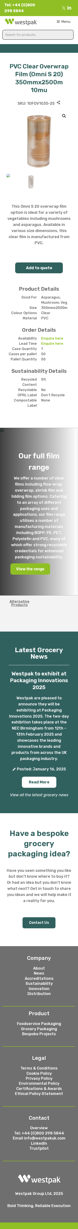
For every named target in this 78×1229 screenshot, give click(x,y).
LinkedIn (39, 1143)
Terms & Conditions (39, 1068)
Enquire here (52, 338)
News (39, 973)
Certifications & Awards (39, 1088)
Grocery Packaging (39, 1029)
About (39, 968)
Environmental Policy (39, 1083)
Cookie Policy (39, 1073)
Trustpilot (39, 1148)
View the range (30, 569)
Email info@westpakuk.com (39, 1138)
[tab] (19, 603)
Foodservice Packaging (39, 1023)
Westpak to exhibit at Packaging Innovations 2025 (39, 680)
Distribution (39, 993)
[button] (39, 782)
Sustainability (39, 983)
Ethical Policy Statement (39, 1093)
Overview (39, 1128)
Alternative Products (19, 603)
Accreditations (39, 978)
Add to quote (39, 267)
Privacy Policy (39, 1078)
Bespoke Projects (39, 1034)
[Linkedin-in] (69, 8)
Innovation (39, 988)
